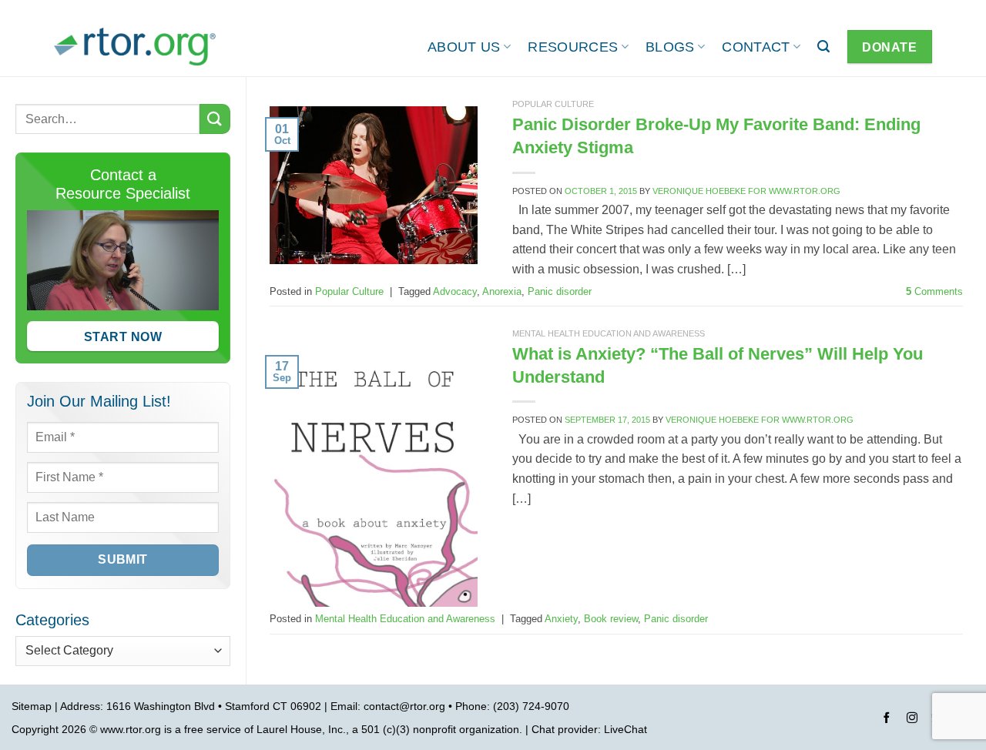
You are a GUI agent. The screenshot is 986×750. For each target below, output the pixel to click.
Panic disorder (560, 291)
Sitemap (32, 706)
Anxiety (561, 618)
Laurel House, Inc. (301, 729)
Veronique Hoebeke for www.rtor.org (746, 191)
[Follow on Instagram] (912, 720)
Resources (573, 47)
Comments (934, 291)
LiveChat (625, 729)
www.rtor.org (130, 729)
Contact (756, 47)
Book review (611, 618)
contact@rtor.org (404, 706)
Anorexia (502, 291)
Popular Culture (553, 104)
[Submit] (215, 119)
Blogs (670, 47)
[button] (823, 47)
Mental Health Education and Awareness (608, 333)
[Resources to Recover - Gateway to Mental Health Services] (135, 46)
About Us (464, 47)
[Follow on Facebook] (886, 720)
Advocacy (455, 291)
